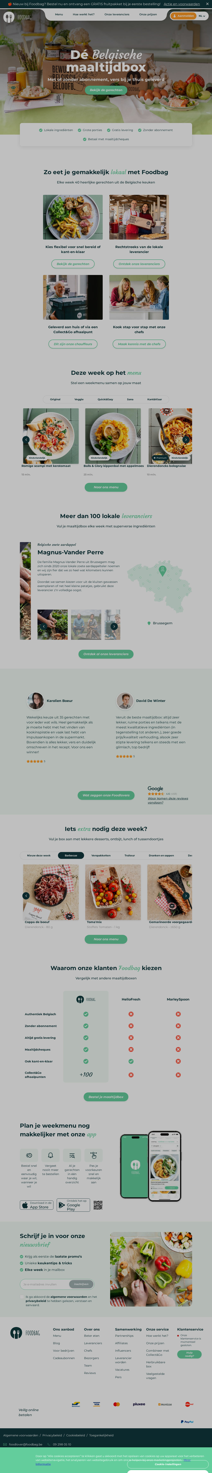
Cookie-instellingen (168, 1464)
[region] (106, 1460)
